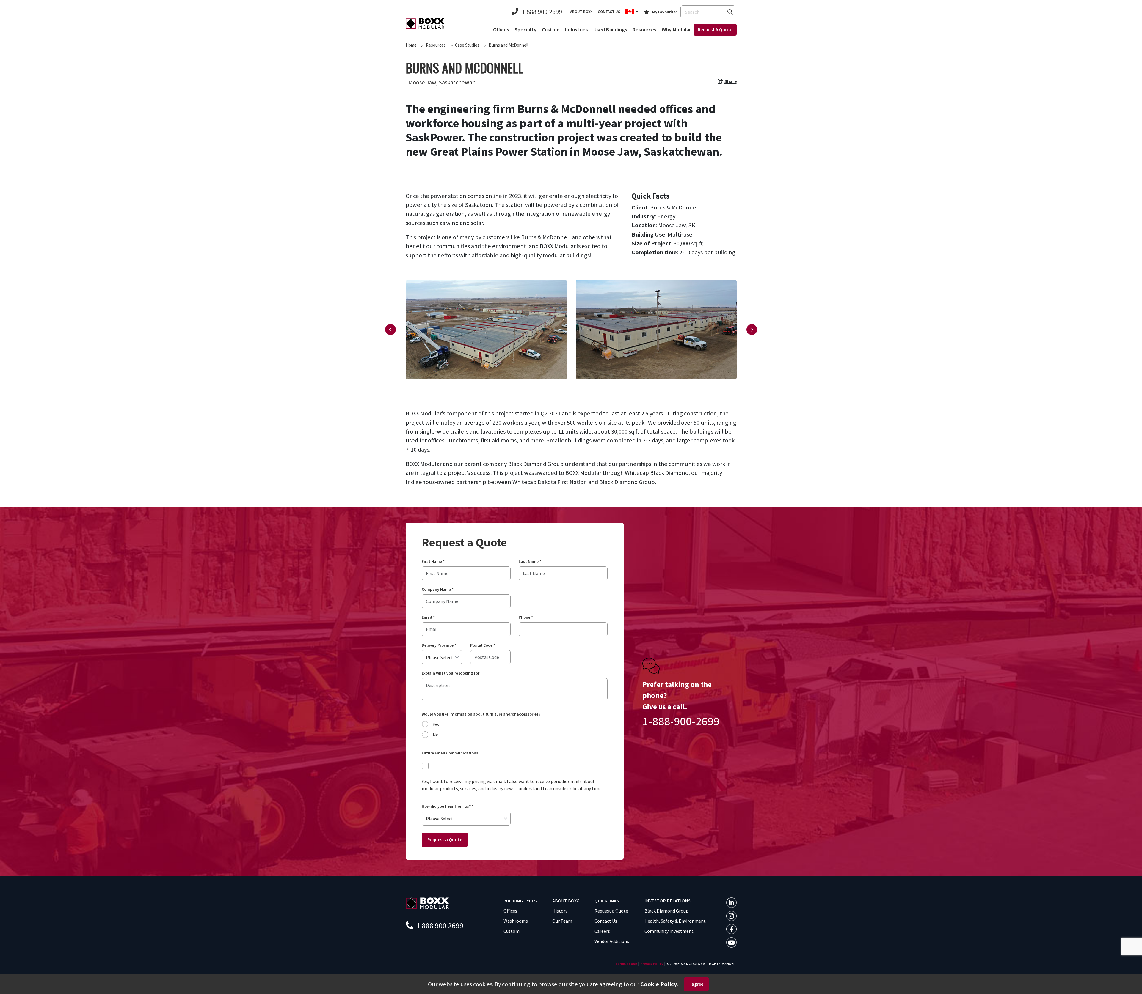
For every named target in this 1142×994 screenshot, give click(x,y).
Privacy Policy (651, 963)
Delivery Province (439, 645)
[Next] (751, 329)
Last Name (530, 561)
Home (411, 45)
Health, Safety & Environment (675, 921)
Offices (501, 29)
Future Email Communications (450, 753)
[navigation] (727, 82)
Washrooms (515, 921)
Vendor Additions (611, 941)
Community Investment (669, 931)
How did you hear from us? (447, 806)
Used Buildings (610, 29)
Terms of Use (626, 963)
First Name (433, 561)
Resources (644, 29)
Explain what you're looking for (450, 673)
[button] (632, 12)
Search (730, 11)
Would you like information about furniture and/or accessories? (481, 714)
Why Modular (676, 29)
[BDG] (427, 903)
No (436, 735)
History (559, 911)
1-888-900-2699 (680, 721)
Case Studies (467, 45)
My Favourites (665, 12)
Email (428, 617)
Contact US (609, 11)
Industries (576, 29)
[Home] (425, 23)
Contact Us (605, 921)
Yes (436, 724)
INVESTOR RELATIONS (667, 901)
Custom (550, 29)
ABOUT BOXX (565, 901)
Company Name (438, 589)
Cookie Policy (658, 984)
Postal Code (482, 645)
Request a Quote (444, 839)
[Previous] (390, 329)
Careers (602, 931)
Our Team (562, 921)
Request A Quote (715, 29)
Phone (526, 617)
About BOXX (581, 11)
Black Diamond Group (666, 911)
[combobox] (707, 11)
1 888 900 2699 (542, 11)
